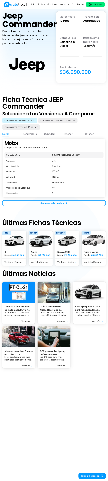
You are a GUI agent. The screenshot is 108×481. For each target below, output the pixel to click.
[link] (15, 4)
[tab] (5, 134)
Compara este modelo (52, 203)
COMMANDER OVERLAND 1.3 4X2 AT (21, 127)
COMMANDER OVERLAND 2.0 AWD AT (57, 120)
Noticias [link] (64, 4)
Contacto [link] (78, 4)
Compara (97, 4)
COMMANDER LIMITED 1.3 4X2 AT (19, 120)
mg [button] (6, 233)
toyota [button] (33, 233)
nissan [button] (86, 233)
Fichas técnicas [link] (47, 4)
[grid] (54, 174)
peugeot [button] (60, 233)
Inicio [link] (32, 4)
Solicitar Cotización (90, 476)
